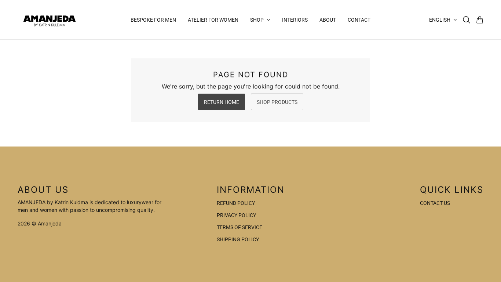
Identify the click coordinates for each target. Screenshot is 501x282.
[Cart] (479, 20)
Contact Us (435, 203)
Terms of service (239, 227)
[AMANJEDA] (49, 19)
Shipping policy (238, 239)
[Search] (466, 20)
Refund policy (236, 203)
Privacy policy (236, 215)
